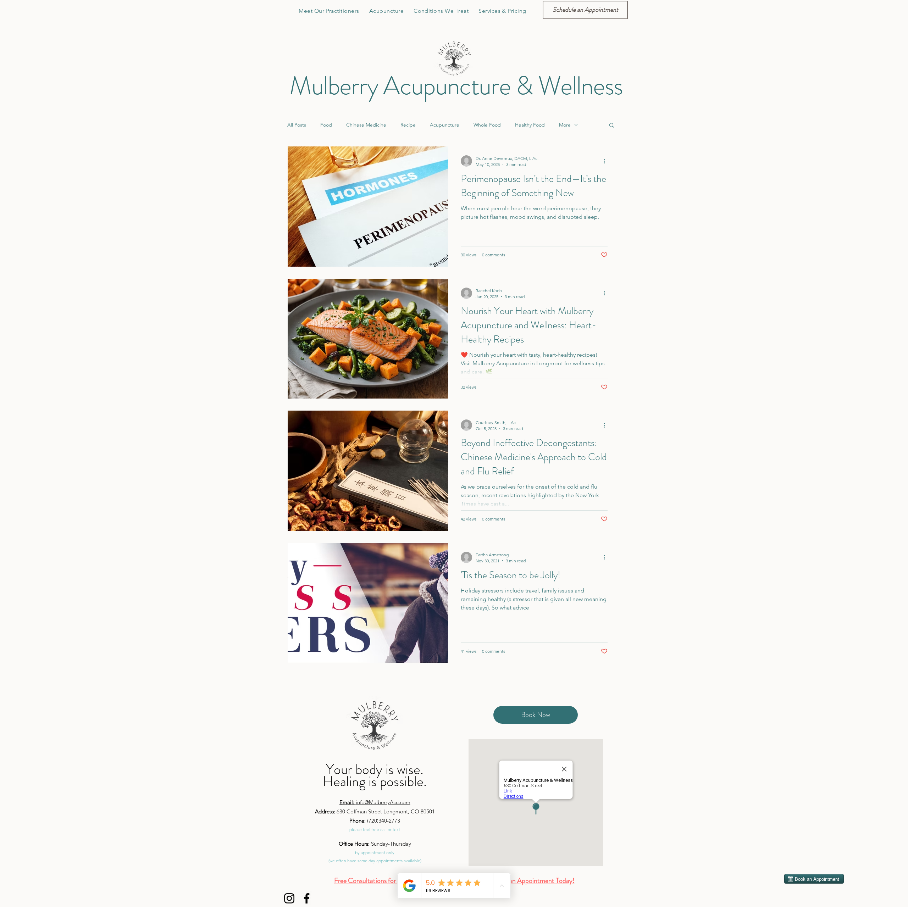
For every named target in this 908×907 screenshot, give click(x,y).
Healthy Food (530, 125)
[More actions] (606, 161)
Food (326, 125)
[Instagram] (289, 898)
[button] (441, 11)
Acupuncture (444, 125)
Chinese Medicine (366, 125)
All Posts (296, 125)
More (565, 125)
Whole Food (487, 125)
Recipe (408, 125)
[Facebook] (307, 898)
